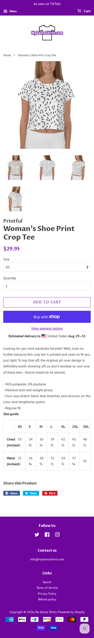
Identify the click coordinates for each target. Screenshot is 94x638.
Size (6, 259)
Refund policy (47, 599)
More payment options (47, 328)
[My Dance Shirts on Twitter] (37, 535)
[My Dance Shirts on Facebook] (47, 535)
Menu (13, 11)
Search (47, 582)
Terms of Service (47, 588)
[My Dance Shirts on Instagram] (57, 535)
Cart (87, 11)
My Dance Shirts (46, 612)
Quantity (9, 278)
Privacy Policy (47, 594)
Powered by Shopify (71, 612)
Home (7, 55)
